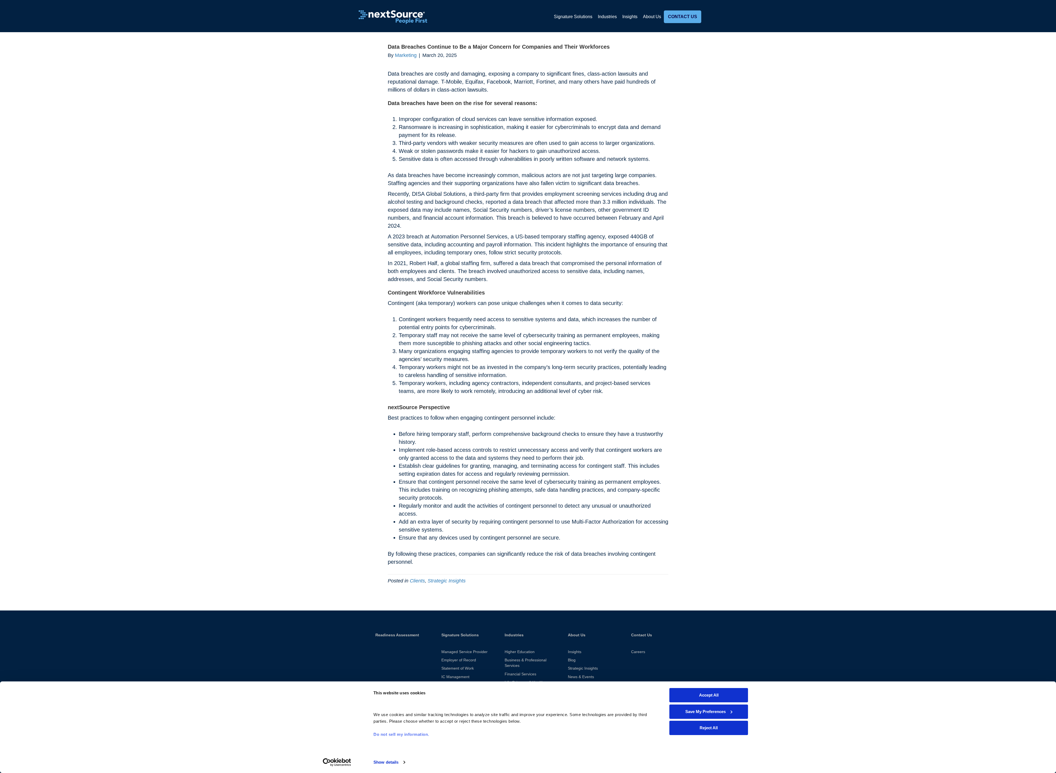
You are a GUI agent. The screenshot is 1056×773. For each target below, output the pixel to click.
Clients (417, 581)
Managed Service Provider (464, 652)
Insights (629, 16)
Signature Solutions (573, 16)
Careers (638, 652)
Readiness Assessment (397, 635)
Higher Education (520, 652)
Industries (607, 16)
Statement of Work (457, 668)
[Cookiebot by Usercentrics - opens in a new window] (337, 762)
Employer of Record (458, 660)
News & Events (581, 677)
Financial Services (520, 674)
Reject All (709, 727)
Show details (385, 762)
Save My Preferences (705, 711)
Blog (572, 660)
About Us (652, 16)
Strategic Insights (447, 581)
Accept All (709, 695)
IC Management (455, 677)
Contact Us (682, 16)
